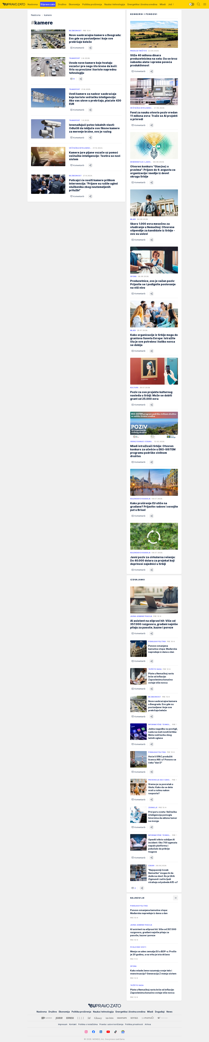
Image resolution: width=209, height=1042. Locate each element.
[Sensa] (134, 1018)
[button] (77, 47)
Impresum (62, 1024)
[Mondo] (46, 1018)
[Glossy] (98, 1018)
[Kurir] (59, 1018)
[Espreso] (70, 1018)
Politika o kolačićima (88, 1024)
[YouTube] (108, 1032)
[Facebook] (93, 1032)
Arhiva (148, 1024)
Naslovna (35, 15)
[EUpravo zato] (13, 4)
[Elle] (80, 1018)
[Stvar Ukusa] (162, 1018)
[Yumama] (148, 1018)
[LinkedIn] (101, 1032)
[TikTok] (115, 1032)
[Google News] (123, 1032)
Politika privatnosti (134, 1024)
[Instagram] (86, 1032)
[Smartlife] (122, 1018)
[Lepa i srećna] (109, 1018)
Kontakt (73, 1024)
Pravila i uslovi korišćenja (111, 1024)
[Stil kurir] (89, 1018)
